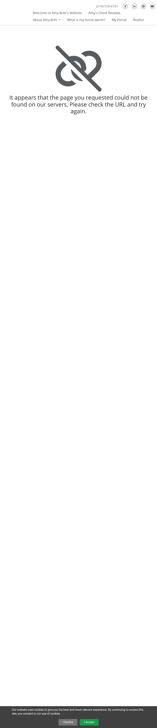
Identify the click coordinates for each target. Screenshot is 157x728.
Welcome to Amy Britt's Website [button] (57, 13)
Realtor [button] (138, 20)
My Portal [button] (119, 20)
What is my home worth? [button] (86, 20)
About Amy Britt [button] (45, 20)
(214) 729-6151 (107, 6)
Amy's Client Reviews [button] (104, 13)
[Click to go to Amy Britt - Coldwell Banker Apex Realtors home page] (14, 12)
